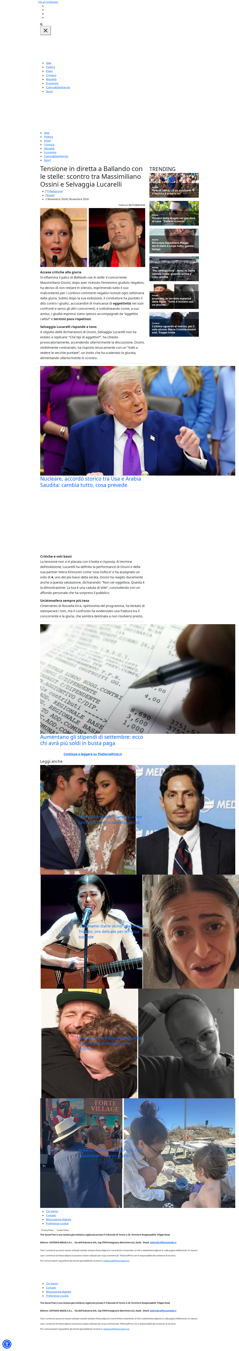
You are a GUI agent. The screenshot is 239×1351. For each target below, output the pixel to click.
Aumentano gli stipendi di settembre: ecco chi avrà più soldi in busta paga (91, 739)
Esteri (49, 71)
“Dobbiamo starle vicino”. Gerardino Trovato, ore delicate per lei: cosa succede (112, 931)
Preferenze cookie (57, 1223)
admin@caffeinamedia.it (163, 1242)
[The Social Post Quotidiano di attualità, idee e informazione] (135, 48)
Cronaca (51, 75)
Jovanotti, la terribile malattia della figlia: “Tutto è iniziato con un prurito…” (110, 1043)
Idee (48, 63)
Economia (52, 83)
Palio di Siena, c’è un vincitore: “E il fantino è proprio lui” (173, 192)
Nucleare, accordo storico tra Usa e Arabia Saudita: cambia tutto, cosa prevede (90, 481)
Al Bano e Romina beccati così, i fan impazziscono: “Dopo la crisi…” (111, 1152)
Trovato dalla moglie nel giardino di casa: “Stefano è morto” (173, 220)
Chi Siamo (52, 1211)
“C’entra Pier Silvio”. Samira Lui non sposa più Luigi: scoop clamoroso (110, 819)
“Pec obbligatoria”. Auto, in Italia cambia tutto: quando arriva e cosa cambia (173, 274)
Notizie (155, 187)
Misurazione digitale (58, 1219)
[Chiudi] (45, 30)
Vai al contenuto (48, 2)
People (49, 195)
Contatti (51, 1215)
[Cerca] (41, 24)
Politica (50, 67)
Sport (49, 91)
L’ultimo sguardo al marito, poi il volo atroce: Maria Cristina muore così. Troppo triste (174, 329)
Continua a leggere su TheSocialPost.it (93, 754)
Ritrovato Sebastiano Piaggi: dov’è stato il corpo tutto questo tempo (172, 246)
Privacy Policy (47, 1230)
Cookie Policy (63, 1230)
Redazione (55, 191)
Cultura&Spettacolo (58, 87)
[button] (7, 1344)
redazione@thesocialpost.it (116, 1260)
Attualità (51, 79)
